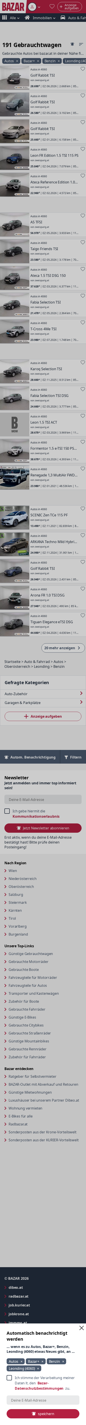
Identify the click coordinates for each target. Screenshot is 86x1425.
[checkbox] (43, 1383)
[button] (81, 1328)
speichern (46, 1413)
